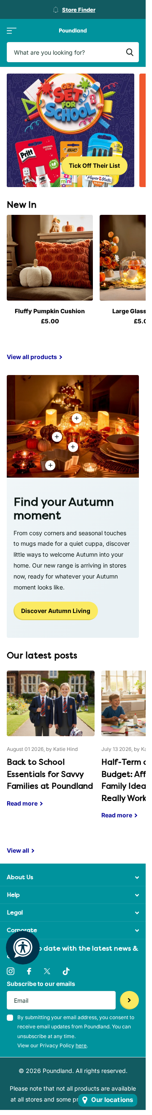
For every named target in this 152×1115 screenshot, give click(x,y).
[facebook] (29, 971)
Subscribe (129, 1000)
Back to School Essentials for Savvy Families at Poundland (51, 745)
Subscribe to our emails (41, 983)
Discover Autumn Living (55, 610)
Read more (73, 447)
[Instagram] (10, 971)
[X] (47, 971)
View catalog (11, 30)
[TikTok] (66, 971)
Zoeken (129, 52)
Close (73, 877)
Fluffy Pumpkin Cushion (50, 310)
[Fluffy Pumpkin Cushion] (50, 258)
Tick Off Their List (94, 165)
